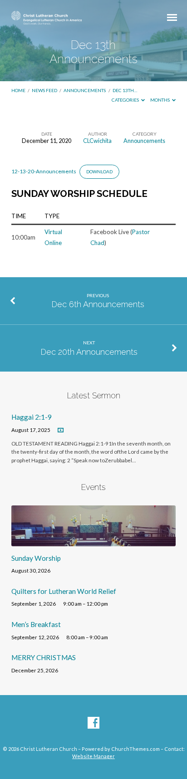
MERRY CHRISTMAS (43, 657)
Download (99, 171)
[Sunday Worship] (93, 540)
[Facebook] (93, 723)
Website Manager (93, 756)
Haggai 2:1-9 (31, 417)
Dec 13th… (125, 90)
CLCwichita (97, 140)
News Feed (44, 90)
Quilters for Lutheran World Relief (63, 591)
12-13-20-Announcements (43, 171)
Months (160, 100)
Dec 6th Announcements (97, 304)
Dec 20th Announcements (89, 352)
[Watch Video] (61, 430)
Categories (126, 100)
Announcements (85, 90)
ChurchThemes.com (135, 749)
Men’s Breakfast (36, 624)
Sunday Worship (36, 558)
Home (18, 90)
